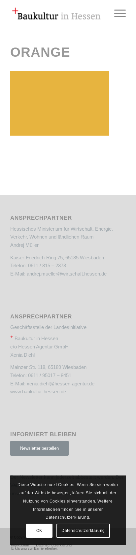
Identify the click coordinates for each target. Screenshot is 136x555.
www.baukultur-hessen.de (38, 391)
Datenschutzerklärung (83, 530)
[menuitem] (117, 13)
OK (39, 530)
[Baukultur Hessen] (56, 13)
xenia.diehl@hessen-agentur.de (60, 383)
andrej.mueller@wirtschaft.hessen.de (67, 274)
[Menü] (117, 13)
